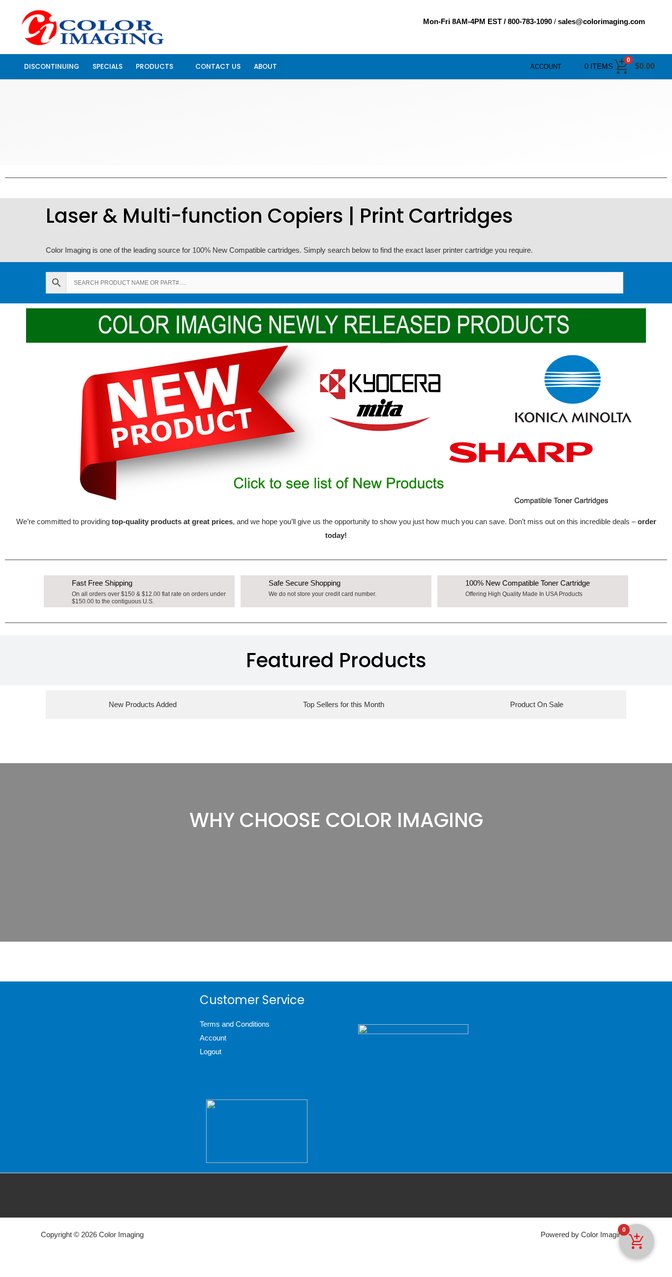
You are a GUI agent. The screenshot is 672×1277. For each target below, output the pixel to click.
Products (154, 66)
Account (545, 66)
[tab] (143, 704)
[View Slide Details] (336, 406)
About (265, 66)
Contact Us (218, 66)
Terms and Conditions (235, 1024)
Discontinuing (51, 66)
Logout (210, 1051)
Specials (107, 66)
